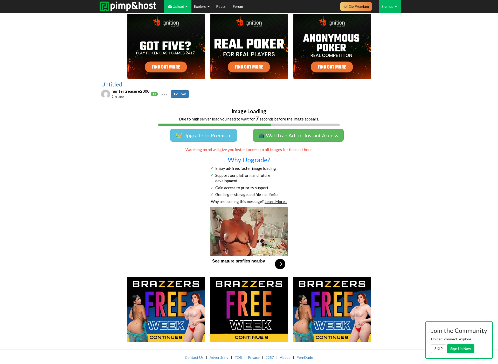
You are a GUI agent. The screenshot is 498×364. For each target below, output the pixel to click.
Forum (238, 6)
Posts (221, 6)
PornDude (304, 357)
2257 (270, 357)
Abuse (285, 357)
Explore (200, 6)
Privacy (254, 357)
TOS (238, 357)
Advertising (219, 357)
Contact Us (194, 357)
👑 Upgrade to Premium (204, 135)
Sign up (388, 6)
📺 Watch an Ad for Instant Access (298, 135)
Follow (180, 94)
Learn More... (276, 201)
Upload (178, 6)
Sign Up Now (460, 348)
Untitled (111, 84)
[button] (164, 94)
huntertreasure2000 (130, 91)
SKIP (438, 348)
